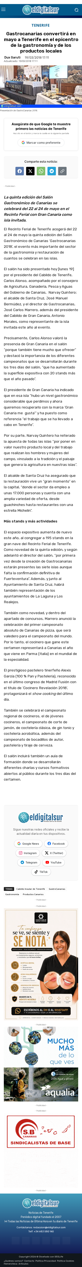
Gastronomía (12, 894)
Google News (30, 843)
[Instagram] (26, 1240)
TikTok (43, 871)
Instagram (30, 853)
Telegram (31, 862)
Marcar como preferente (43, 142)
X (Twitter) (56, 853)
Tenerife (40, 25)
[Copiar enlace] (62, 171)
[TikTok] (46, 1240)
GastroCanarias (57, 888)
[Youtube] (66, 1240)
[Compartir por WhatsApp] (41, 171)
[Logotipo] (41, 10)
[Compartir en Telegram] (51, 171)
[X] (56, 1240)
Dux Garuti (12, 57)
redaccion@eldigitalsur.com (49, 1227)
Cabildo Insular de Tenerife (30, 888)
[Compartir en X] (30, 171)
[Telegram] (36, 1240)
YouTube (56, 862)
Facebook (58, 843)
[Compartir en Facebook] (19, 171)
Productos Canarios (33, 894)
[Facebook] (15, 1240)
